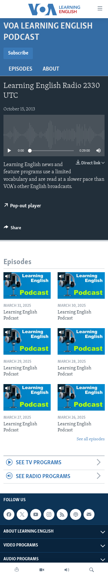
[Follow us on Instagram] (48, 514)
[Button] (12, 229)
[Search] (91, 570)
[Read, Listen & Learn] (17, 570)
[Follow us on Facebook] (8, 514)
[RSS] (62, 514)
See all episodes (91, 439)
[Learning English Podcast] (27, 285)
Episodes (20, 69)
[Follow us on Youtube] (35, 514)
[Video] (41, 570)
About (51, 69)
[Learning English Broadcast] (66, 570)
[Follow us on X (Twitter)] (22, 514)
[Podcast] (75, 514)
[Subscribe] (89, 514)
